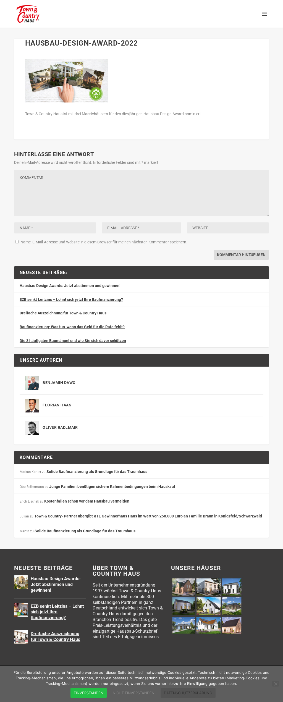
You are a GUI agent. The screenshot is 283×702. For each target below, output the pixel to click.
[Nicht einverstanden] (275, 684)
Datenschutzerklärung (188, 693)
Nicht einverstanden (133, 693)
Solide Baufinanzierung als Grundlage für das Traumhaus (96, 471)
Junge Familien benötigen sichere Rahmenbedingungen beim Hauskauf (112, 486)
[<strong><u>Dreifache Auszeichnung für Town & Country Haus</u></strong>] (21, 637)
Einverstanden (88, 693)
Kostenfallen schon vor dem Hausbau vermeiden (86, 501)
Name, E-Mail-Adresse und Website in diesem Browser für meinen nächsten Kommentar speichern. (103, 242)
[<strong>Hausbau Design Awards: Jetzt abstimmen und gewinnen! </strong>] (21, 582)
